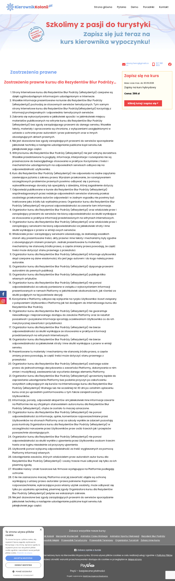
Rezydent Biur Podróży (153, 536)
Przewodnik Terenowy (101, 540)
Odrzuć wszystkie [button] (23, 565)
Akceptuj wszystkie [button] (23, 558)
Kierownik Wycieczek (67, 536)
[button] (23, 572)
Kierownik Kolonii (45, 536)
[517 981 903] (159, 64)
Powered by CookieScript (23, 575)
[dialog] (23, 552)
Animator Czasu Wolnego (94, 536)
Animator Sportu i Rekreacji (124, 536)
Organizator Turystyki (126, 540)
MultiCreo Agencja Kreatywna (95, 576)
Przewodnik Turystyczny (74, 540)
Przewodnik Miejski (49, 540)
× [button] (41, 530)
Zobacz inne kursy (150, 540)
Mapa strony (135, 559)
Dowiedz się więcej (24, 553)
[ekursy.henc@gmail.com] (136, 64)
